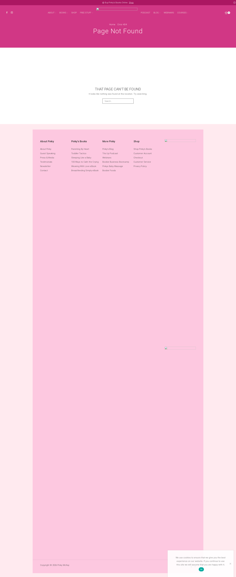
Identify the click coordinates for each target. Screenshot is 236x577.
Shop (131, 3)
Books (62, 12)
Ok (201, 569)
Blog (156, 12)
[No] (230, 563)
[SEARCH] (131, 101)
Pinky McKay (63, 565)
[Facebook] (7, 12)
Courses (182, 12)
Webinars (169, 12)
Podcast (145, 12)
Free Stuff (85, 12)
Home (112, 24)
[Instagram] (12, 12)
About (51, 12)
